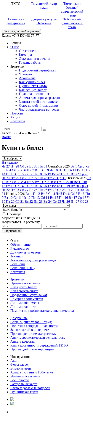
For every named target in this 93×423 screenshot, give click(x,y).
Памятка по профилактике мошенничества (42, 310)
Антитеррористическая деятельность (37, 337)
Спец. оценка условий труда (31, 322)
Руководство (19, 248)
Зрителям (17, 279)
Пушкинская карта (33, 86)
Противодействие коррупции (32, 349)
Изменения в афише (25, 376)
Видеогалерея (20, 368)
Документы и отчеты (34, 58)
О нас (14, 47)
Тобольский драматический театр (72, 23)
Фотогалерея (19, 364)
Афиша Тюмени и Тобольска (31, 372)
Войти (6, 137)
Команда (25, 54)
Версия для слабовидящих (21, 31)
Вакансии (17, 264)
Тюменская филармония (16, 21)
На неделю (10, 162)
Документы (18, 318)
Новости (16, 113)
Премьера (14, 214)
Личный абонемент (24, 303)
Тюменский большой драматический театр (72, 9)
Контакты (17, 121)
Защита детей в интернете (38, 101)
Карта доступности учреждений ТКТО (39, 345)
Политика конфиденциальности (34, 326)
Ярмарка (25, 74)
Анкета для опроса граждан (39, 98)
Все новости (19, 380)
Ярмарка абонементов (26, 299)
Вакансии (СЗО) (22, 268)
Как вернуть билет (32, 90)
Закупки (16, 256)
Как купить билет (32, 82)
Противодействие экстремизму (33, 333)
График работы (30, 62)
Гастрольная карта (23, 384)
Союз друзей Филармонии (38, 105)
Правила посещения (34, 94)
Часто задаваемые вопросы (39, 109)
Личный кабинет (22, 307)
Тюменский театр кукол (44, 5)
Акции (15, 117)
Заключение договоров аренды (33, 260)
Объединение (29, 51)
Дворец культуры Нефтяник (44, 21)
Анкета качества (22, 341)
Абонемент (27, 78)
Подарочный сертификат (37, 70)
